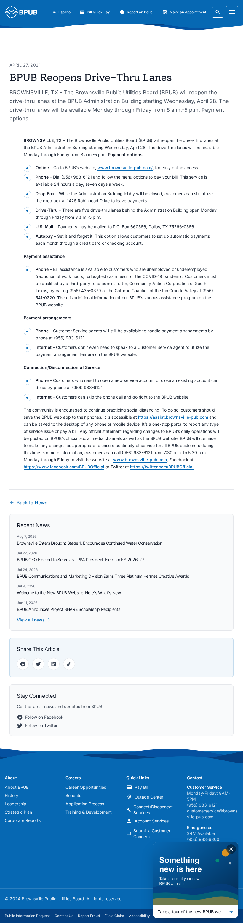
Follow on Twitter (41, 725)
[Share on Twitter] (38, 664)
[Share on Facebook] (23, 664)
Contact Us (64, 916)
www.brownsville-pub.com (140, 459)
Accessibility (139, 916)
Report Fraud (89, 916)
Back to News (32, 503)
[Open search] (217, 12)
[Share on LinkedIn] (54, 664)
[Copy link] (69, 664)
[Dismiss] (231, 849)
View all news (31, 619)
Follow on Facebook (44, 717)
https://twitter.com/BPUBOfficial (162, 466)
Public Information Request (27, 916)
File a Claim (114, 916)
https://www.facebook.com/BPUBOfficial (64, 466)
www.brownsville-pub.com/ (125, 167)
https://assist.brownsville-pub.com (173, 417)
